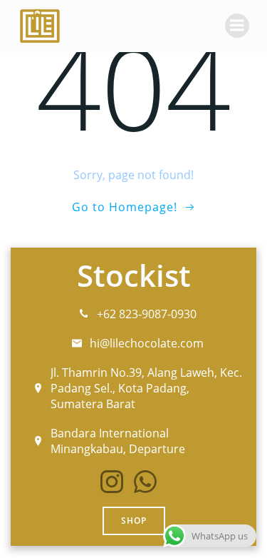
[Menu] (237, 26)
